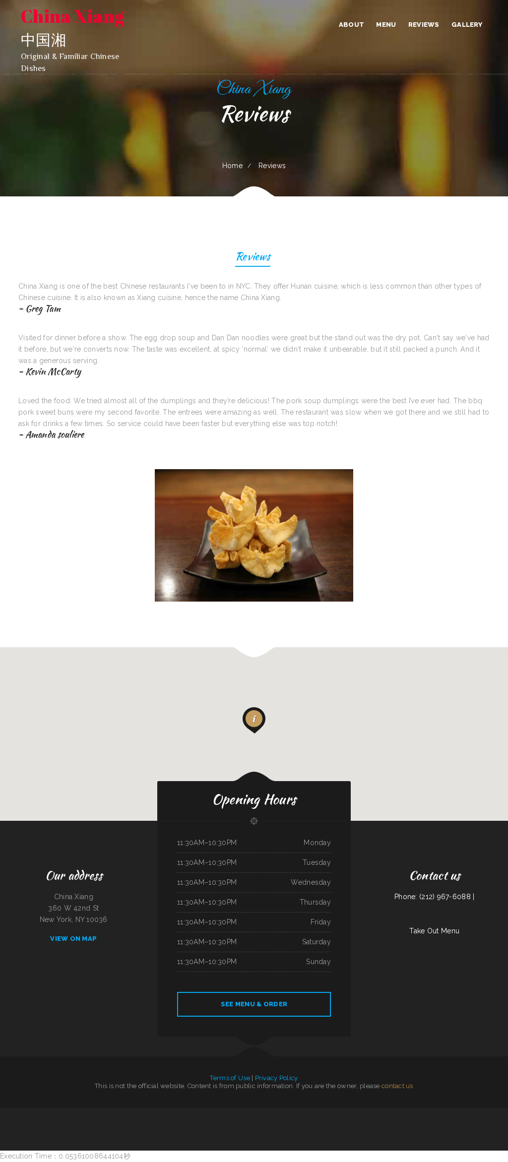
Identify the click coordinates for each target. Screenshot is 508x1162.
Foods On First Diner (395, 1113)
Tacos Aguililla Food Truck (37, 1113)
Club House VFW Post (223, 1113)
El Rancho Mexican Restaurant (9, 1113)
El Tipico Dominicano (364, 1124)
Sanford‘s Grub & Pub (118, 1113)
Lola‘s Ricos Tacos (308, 1113)
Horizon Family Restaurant (104, 1124)
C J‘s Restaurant (236, 1113)
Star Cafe (354, 1124)
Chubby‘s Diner (90, 1124)
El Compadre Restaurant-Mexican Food (458, 1113)
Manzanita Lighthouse (378, 1124)
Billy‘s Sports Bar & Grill (54, 1113)
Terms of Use (230, 1078)
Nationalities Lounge (174, 1124)
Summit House (254, 1113)
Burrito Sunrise (68, 1113)
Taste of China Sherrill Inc (102, 1113)
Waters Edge (441, 1113)
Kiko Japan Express (172, 1113)
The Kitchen (433, 1113)
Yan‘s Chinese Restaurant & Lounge (155, 1113)
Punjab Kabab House (342, 1124)
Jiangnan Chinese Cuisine (197, 1113)
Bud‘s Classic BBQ (280, 1113)
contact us (397, 1086)
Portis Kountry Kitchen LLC (393, 1124)
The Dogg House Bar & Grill (412, 1124)
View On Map (73, 938)
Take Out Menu (434, 931)
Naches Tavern (210, 1113)
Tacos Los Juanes (186, 1124)
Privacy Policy (276, 1078)
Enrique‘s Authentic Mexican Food (345, 1113)
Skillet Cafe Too (477, 1113)
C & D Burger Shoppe (130, 1124)
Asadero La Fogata (160, 1124)
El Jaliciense (23, 1113)
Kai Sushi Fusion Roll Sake (315, 1124)
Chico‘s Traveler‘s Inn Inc (491, 1113)
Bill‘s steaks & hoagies (247, 1124)
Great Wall (141, 1124)
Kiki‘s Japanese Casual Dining (284, 1124)
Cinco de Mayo (260, 1124)
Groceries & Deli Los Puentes (134, 1113)
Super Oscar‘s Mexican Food (215, 1124)
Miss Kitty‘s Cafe (330, 1124)
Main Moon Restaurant (294, 1113)
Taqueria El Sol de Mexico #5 (378, 1113)
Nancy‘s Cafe (118, 1124)
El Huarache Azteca (267, 1113)
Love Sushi (504, 1113)
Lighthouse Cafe (184, 1113)
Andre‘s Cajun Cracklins (232, 1124)
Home (232, 166)
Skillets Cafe (270, 1124)
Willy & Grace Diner (422, 1113)
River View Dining (409, 1113)
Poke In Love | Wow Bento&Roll (324, 1113)
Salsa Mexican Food (199, 1124)
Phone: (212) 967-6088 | (434, 897)
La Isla (246, 1113)
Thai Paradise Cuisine (362, 1113)
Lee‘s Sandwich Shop (300, 1124)
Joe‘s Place (150, 1124)
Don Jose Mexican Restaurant (83, 1113)
